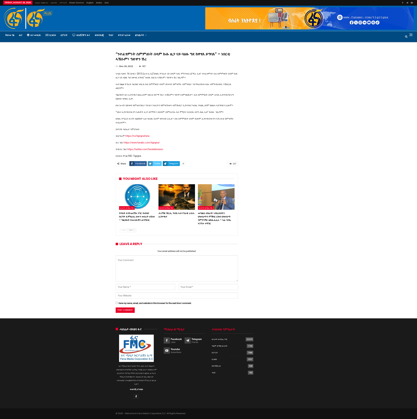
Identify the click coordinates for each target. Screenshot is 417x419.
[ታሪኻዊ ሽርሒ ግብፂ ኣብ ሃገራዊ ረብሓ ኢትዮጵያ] (176, 197)
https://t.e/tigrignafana (137, 135)
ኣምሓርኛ (63, 2)
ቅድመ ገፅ (9, 35)
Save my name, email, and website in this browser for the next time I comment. (155, 303)
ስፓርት (64, 35)
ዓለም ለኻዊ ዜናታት (219, 346)
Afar (107, 2)
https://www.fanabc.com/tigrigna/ (142, 142)
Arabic (99, 2)
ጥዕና (110, 35)
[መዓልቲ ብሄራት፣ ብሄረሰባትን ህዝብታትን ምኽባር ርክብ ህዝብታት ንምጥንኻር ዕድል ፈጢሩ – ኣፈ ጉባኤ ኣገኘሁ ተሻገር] (216, 197)
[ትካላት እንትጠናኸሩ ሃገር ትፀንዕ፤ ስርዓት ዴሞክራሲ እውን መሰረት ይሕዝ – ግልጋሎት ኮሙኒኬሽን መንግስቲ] (137, 197)
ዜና (20, 35)
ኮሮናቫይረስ (216, 366)
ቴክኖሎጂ (99, 35)
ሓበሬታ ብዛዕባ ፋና (41, 2)
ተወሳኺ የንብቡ (136, 389)
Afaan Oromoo (76, 2)
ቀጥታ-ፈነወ (124, 35)
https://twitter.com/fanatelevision (145, 149)
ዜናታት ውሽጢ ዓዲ (127, 208)
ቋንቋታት (139, 35)
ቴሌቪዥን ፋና (83, 35)
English (89, 2)
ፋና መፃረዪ (35, 35)
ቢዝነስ (52, 35)
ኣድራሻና (54, 2)
